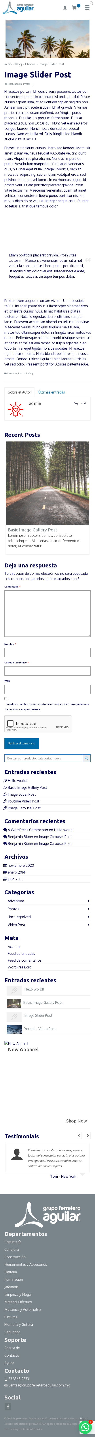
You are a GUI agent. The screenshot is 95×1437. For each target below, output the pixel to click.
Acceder (14, 946)
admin (35, 403)
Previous (9, 38)
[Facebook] (8, 1406)
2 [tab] (45, 56)
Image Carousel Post (24, 808)
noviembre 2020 (21, 865)
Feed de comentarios (25, 960)
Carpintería (12, 1242)
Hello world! (17, 780)
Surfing (29, 373)
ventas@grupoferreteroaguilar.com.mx (39, 1385)
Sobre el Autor (19, 392)
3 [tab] (50, 56)
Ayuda (9, 1363)
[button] (91, 4)
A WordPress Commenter (28, 830)
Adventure (12, 373)
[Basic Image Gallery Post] (47, 483)
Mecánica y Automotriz (23, 1309)
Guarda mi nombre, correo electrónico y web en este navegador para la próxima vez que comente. (47, 706)
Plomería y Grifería (18, 1324)
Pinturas (10, 1317)
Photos (26, 83)
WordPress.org (19, 967)
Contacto (11, 1355)
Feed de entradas (21, 953)
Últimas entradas (51, 392)
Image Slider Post (22, 794)
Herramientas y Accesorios (25, 1264)
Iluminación (13, 1279)
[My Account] (65, 7)
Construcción (15, 1257)
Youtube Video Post (23, 801)
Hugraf (83, 1418)
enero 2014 (16, 872)
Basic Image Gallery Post (27, 787)
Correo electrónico (16, 662)
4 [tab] (55, 56)
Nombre (10, 644)
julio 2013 (15, 879)
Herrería (10, 1272)
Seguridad (12, 1332)
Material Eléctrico (18, 1302)
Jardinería (11, 1287)
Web (7, 680)
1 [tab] (39, 56)
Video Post (16, 925)
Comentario (12, 586)
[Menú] (87, 7)
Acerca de (12, 1348)
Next (85, 38)
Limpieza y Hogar (18, 1294)
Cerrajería (11, 1249)
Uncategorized (19, 917)
